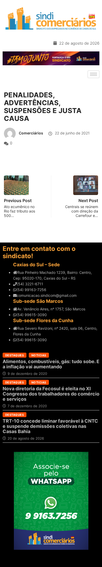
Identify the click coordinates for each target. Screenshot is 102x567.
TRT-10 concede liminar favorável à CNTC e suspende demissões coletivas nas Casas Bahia (50, 426)
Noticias (38, 355)
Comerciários (31, 133)
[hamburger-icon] (93, 74)
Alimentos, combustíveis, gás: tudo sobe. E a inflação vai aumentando (51, 364)
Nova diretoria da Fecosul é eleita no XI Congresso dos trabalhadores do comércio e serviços (51, 394)
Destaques (14, 355)
